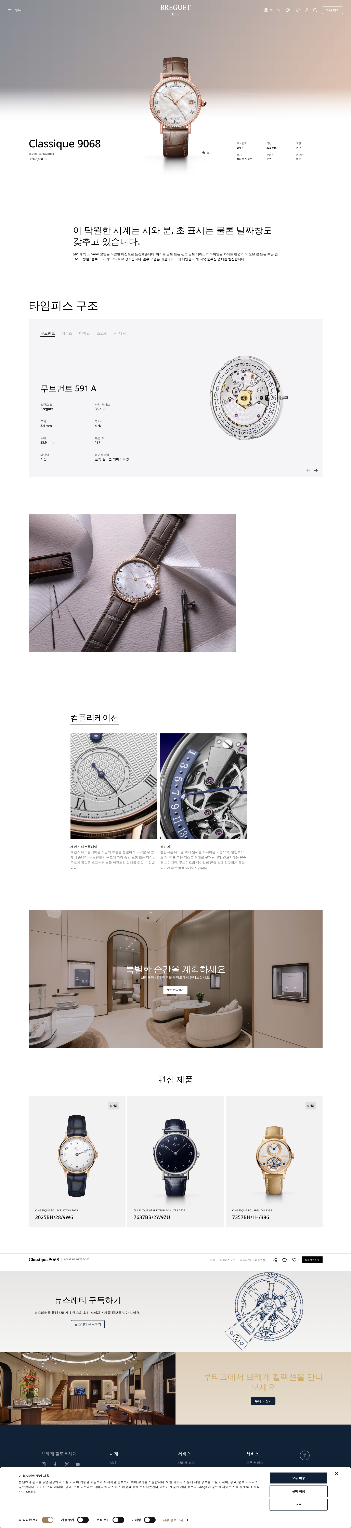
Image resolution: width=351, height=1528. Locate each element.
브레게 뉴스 (186, 1462)
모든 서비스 (254, 1462)
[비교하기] (288, 10)
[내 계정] (307, 10)
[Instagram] (43, 1464)
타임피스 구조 (227, 1260)
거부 (299, 1504)
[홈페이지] (175, 10)
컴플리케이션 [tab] (94, 718)
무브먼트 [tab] (47, 333)
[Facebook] (55, 1464)
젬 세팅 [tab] (120, 333)
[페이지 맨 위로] (305, 1455)
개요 (212, 1260)
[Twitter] (66, 1464)
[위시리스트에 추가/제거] (294, 1259)
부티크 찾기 (263, 1401)
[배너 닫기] (336, 1473)
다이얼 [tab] (84, 333)
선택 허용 (298, 1491)
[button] (284, 1259)
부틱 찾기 (332, 10)
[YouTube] (78, 1464)
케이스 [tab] (67, 333)
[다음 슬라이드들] (315, 470)
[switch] (83, 1520)
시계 (113, 1462)
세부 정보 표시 (173, 1520)
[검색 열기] (315, 10)
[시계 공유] (274, 1259)
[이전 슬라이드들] (308, 470)
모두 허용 (298, 1478)
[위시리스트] (298, 10)
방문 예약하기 (175, 990)
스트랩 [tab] (101, 333)
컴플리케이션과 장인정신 (254, 1260)
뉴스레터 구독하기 (87, 1324)
